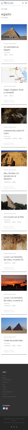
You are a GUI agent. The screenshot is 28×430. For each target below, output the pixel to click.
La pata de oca (6, 382)
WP (9, 422)
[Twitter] (4, 408)
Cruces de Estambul (7, 379)
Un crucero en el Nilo (14, 217)
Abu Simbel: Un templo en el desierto (11, 176)
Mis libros (5, 378)
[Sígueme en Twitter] (11, 427)
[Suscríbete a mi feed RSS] (16, 427)
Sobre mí (5, 389)
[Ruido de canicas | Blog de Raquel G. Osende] (7, 3)
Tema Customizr (21, 422)
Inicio (2, 9)
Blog (4, 384)
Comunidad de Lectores (8, 391)
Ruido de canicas (11, 418)
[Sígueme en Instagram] (14, 427)
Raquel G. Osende (9, 59)
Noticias (4, 387)
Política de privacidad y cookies (9, 396)
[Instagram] (7, 408)
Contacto (5, 394)
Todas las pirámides (13, 340)
